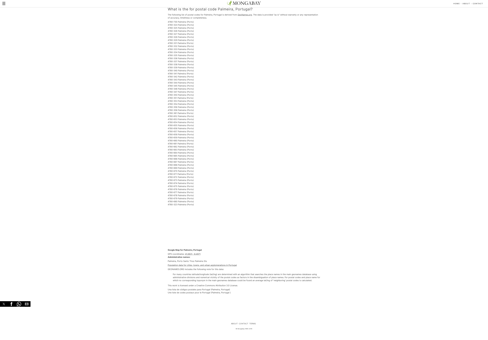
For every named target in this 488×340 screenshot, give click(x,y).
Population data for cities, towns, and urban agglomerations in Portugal (202, 265)
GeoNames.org (245, 14)
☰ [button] (4, 3)
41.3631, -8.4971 (193, 254)
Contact (478, 4)
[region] (244, 227)
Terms (252, 323)
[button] (4, 304)
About (466, 4)
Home (456, 4)
